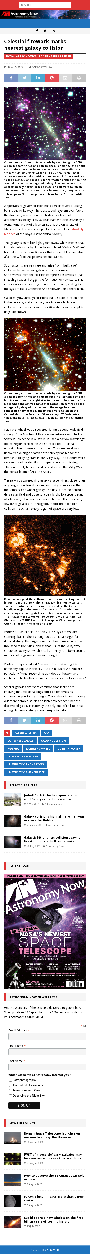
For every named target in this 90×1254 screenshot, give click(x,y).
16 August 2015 (17, 67)
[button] (84, 23)
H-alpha (13, 748)
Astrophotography (24, 1080)
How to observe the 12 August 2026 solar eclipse (55, 1177)
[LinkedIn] (53, 31)
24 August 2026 (35, 1163)
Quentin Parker (69, 748)
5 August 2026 (34, 1205)
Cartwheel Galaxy (20, 740)
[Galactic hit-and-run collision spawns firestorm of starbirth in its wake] (12, 842)
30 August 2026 (35, 1141)
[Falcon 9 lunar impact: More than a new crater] (12, 1201)
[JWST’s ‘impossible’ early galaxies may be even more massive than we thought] (12, 1159)
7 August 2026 (34, 1184)
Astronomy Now (42, 67)
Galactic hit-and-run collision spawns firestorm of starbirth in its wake (52, 839)
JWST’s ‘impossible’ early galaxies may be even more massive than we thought (54, 1156)
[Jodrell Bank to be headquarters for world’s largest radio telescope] (12, 799)
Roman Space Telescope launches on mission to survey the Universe (52, 1135)
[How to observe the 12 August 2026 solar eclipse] (12, 1180)
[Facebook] (37, 31)
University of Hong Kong (25, 764)
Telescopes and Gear (27, 1090)
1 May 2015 (33, 803)
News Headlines (22, 1123)
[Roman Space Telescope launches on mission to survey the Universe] (12, 1138)
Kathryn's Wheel (38, 748)
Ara (46, 733)
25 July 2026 (33, 1226)
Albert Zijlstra (25, 733)
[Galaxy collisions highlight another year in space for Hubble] (12, 821)
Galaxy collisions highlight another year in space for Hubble (54, 818)
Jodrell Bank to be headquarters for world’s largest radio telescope (51, 797)
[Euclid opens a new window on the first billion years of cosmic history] (12, 1222)
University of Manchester (26, 772)
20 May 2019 (33, 846)
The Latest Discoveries (28, 1085)
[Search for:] (45, 5)
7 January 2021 (35, 824)
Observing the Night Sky (29, 1095)
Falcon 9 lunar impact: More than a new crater (54, 1198)
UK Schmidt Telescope (22, 756)
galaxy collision (53, 740)
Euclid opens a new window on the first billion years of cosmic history (53, 1219)
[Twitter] (45, 31)
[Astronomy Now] (45, 16)
